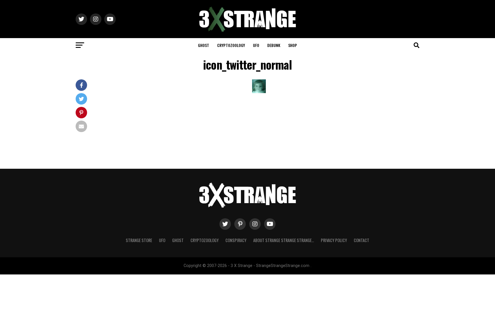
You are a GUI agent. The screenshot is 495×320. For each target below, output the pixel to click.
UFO (256, 45)
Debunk (273, 45)
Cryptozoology (231, 45)
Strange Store (139, 240)
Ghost (203, 45)
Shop (292, 45)
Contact (361, 240)
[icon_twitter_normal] (259, 91)
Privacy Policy (334, 240)
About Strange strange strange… (283, 240)
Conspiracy (235, 240)
